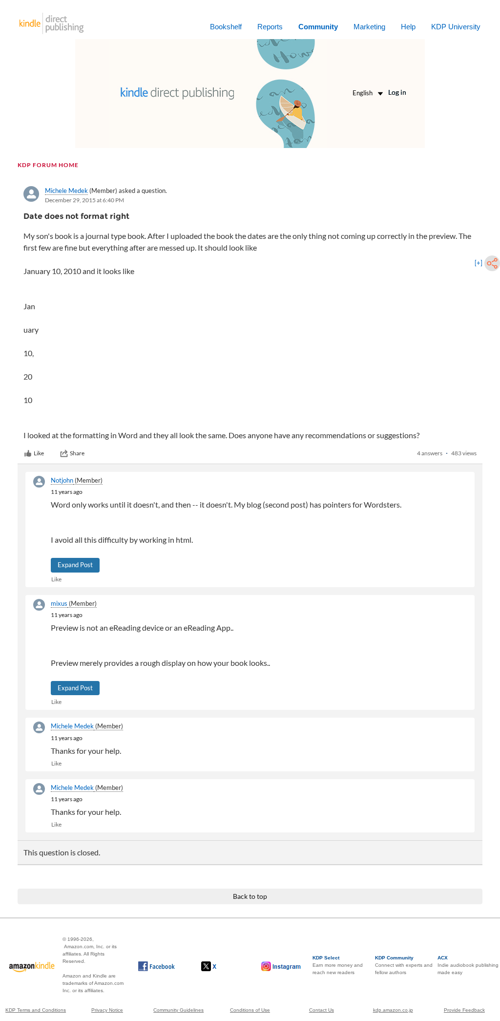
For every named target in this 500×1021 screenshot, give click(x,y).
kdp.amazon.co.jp (393, 1010)
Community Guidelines (178, 1010)
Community (318, 26)
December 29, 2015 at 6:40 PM (84, 200)
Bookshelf (226, 26)
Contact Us (321, 1010)
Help (408, 26)
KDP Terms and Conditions (35, 1010)
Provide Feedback (464, 1010)
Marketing (369, 26)
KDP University (455, 26)
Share (77, 453)
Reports (270, 26)
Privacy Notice (107, 1010)
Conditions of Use (250, 1010)
